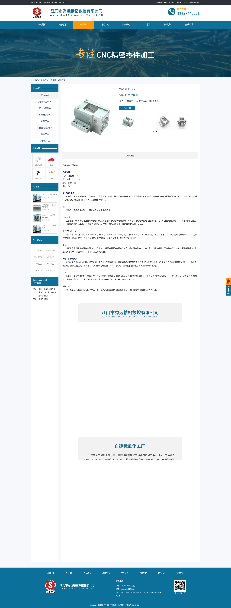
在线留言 (189, 24)
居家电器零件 (45, 108)
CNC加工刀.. (51, 271)
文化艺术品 (38, 165)
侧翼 (51, 165)
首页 (45, 80)
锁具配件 (45, 121)
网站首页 (42, 24)
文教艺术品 (45, 141)
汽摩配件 (45, 134)
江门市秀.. (39, 250)
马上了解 (127, 108)
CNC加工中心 (141, 101)
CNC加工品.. (51, 250)
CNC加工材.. (38, 271)
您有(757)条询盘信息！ (192, 2)
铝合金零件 (153, 101)
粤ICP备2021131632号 (133, 605)
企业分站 (172, 2)
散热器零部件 (45, 115)
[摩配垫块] (38, 172)
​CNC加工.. (51, 257)
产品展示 (84, 24)
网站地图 (159, 2)
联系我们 (179, 2)
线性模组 (61, 80)
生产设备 (126, 24)
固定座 (130, 101)
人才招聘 (147, 24)
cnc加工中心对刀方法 (49, 194)
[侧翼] (51, 159)
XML (165, 2)
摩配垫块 (38, 178)
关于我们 (63, 24)
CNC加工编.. (38, 257)
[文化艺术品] (38, 159)
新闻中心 (105, 24)
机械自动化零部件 (45, 128)
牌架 (51, 178)
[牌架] (51, 172)
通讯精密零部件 (45, 102)
